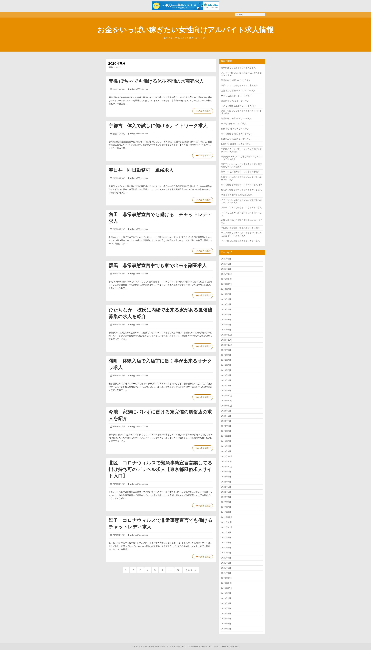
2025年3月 (226, 319)
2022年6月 (226, 487)
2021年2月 (226, 568)
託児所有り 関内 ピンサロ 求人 (235, 100)
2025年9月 (226, 289)
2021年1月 (226, 573)
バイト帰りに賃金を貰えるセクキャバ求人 (240, 240)
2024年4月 (226, 375)
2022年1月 (226, 512)
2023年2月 (226, 446)
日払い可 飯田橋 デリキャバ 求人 (236, 144)
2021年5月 (226, 553)
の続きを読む (203, 112)
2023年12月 (226, 395)
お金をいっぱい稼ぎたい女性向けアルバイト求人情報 (186, 30)
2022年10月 (226, 466)
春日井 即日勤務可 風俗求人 (141, 170)
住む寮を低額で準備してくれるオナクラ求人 (241, 190)
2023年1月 (226, 451)
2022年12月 (226, 456)
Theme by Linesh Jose (229, 647)
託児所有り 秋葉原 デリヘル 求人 (236, 118)
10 (178, 571)
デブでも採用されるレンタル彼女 (236, 95)
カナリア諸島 (213, 647)
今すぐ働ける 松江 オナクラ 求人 (236, 133)
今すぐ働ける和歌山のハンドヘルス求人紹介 (241, 184)
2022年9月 (226, 471)
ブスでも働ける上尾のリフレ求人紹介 (238, 106)
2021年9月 (226, 532)
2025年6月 (226, 304)
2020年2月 (226, 629)
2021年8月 (226, 537)
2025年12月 (226, 274)
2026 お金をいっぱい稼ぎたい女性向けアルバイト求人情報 (157, 647)
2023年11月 (226, 400)
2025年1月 (226, 330)
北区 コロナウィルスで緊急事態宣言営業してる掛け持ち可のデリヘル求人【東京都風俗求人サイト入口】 (160, 469)
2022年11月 (226, 461)
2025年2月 (226, 324)
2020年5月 (226, 613)
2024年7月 (226, 360)
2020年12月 (226, 578)
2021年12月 (226, 517)
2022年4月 (226, 497)
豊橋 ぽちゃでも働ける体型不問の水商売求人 (156, 81)
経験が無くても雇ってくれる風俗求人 (238, 67)
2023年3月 (226, 441)
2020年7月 (226, 603)
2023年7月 (226, 421)
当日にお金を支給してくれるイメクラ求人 (240, 228)
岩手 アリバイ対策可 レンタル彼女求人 (240, 172)
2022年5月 (226, 492)
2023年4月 (226, 436)
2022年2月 (226, 507)
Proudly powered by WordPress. (195, 647)
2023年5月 (226, 431)
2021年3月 (226, 563)
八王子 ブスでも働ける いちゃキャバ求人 (241, 207)
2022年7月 (226, 482)
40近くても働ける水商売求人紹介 (236, 195)
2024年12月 (226, 335)
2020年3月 (226, 623)
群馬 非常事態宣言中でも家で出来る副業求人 (158, 265)
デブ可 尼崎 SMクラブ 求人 (233, 123)
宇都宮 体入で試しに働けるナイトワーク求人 (158, 125)
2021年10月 (226, 527)
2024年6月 (226, 365)
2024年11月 (226, 340)
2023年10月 (226, 406)
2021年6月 (226, 547)
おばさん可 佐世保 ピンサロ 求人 (236, 139)
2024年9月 (226, 350)
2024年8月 (226, 355)
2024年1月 (226, 390)
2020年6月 (226, 608)
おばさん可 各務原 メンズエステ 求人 (238, 90)
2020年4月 (226, 618)
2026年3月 (226, 259)
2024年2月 (226, 385)
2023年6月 (226, 426)
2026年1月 (226, 269)
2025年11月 (226, 279)
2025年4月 (226, 314)
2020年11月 (226, 583)
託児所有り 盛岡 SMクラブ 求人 (235, 80)
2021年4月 (226, 558)
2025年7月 (226, 299)
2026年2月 (226, 264)
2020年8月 (226, 598)
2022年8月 (226, 477)
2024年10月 (226, 345)
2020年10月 (226, 588)
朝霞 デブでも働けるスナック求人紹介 (239, 85)
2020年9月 (226, 593)
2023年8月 (226, 416)
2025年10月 (226, 284)
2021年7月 (226, 542)
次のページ (191, 570)
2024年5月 (226, 370)
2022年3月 (226, 502)
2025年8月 (226, 294)
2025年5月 (226, 309)
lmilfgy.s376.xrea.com (139, 89)
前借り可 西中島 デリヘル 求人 (235, 128)
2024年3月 (226, 380)
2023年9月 (226, 411)
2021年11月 (226, 522)
